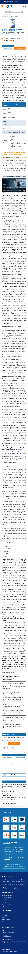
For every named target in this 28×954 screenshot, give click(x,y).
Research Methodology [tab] (7, 48)
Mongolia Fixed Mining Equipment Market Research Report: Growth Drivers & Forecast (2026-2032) (14, 786)
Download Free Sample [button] (20, 48)
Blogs (3, 906)
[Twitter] (10, 888)
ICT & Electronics (6, 919)
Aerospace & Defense (7, 913)
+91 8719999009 (9, 3)
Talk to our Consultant (10, 803)
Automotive (5, 915)
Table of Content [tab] (20, 45)
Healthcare (4, 917)
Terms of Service (13, 951)
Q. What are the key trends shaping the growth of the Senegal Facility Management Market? (12, 719)
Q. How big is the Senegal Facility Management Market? (11, 692)
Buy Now (14, 744)
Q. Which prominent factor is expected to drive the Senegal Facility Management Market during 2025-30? (13, 699)
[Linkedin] (3, 888)
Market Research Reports (8, 895)
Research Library (9, 14)
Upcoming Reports (6, 897)
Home (3, 14)
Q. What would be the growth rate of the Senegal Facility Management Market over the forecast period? (13, 678)
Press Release (5, 899)
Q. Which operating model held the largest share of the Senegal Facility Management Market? (13, 712)
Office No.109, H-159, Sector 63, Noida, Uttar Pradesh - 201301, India (14, 941)
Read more (14, 36)
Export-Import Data (6, 904)
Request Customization (10, 774)
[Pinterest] (18, 888)
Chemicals (4, 924)
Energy (3, 922)
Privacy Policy (5, 951)
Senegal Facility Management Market (13, 451)
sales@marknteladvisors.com (12, 1)
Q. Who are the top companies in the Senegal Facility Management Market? (12, 705)
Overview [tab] (8, 45)
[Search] (22, 11)
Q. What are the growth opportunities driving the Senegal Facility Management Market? (12, 726)
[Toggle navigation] (25, 7)
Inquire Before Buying (10, 748)
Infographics (5, 902)
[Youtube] (14, 888)
